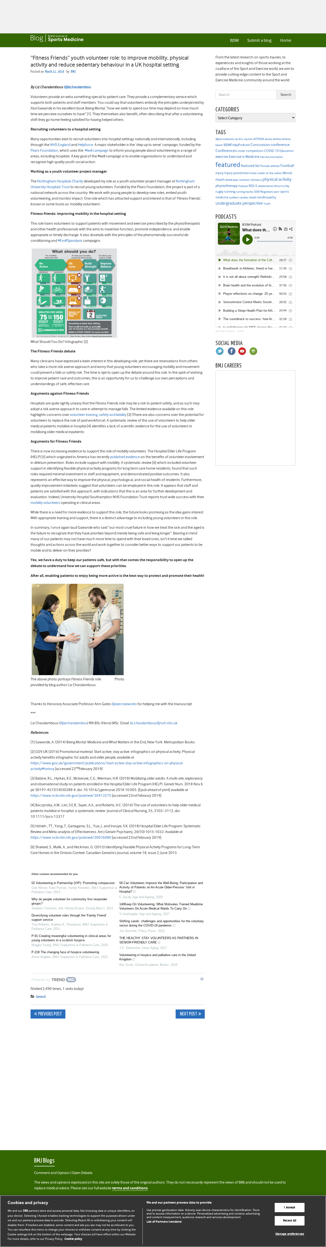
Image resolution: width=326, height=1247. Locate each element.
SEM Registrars (263, 191)
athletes (286, 139)
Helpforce (85, 145)
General (41, 997)
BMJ (73, 71)
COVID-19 (271, 151)
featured (228, 165)
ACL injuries (245, 139)
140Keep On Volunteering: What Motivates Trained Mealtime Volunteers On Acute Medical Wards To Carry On (161, 906)
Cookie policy (73, 1239)
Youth (266, 203)
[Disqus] (118, 1081)
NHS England (60, 145)
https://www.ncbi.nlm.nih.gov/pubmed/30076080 (71, 837)
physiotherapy (227, 186)
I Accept (289, 1207)
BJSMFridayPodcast (237, 145)
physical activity (277, 179)
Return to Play (281, 186)
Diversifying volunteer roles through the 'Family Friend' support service (69, 917)
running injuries (244, 191)
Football (287, 165)
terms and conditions (130, 1188)
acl (236, 139)
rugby (219, 191)
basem (219, 145)
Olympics (256, 179)
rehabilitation (265, 186)
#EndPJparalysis (70, 240)
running (230, 192)
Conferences (226, 150)
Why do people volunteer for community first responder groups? (69, 901)
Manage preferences (289, 1234)
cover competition (250, 151)
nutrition (244, 179)
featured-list (250, 166)
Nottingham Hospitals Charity (60, 181)
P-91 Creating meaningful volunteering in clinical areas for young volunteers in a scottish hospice (71, 938)
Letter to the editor (270, 173)
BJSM (234, 40)
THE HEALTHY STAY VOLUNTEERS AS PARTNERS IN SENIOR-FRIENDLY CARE (158, 940)
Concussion (260, 144)
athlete (277, 139)
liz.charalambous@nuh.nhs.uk (154, 723)
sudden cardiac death (243, 197)
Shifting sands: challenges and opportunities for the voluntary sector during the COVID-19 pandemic (161, 923)
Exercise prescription (271, 157)
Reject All (289, 1220)
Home (285, 40)
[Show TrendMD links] (202, 979)
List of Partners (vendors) (164, 1222)
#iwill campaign (96, 150)
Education (286, 151)
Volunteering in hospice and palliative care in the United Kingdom (157, 957)
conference (280, 144)
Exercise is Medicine (244, 156)
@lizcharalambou (73, 723)
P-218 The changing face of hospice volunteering (65, 952)
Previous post (50, 1014)
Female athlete (270, 166)
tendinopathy (266, 197)
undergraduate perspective (239, 203)
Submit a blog (259, 40)
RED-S (253, 186)
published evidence (125, 457)
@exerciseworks (124, 704)
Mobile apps (232, 179)
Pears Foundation (44, 150)
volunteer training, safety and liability (98, 415)
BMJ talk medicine (225, 331)
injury (220, 173)
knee (253, 173)
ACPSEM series (262, 139)
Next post (188, 1014)
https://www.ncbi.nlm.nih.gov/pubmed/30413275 (71, 795)
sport (276, 191)
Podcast (243, 186)
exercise (222, 157)
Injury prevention (237, 173)
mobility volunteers (46, 503)
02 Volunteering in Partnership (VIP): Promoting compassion (73, 883)
